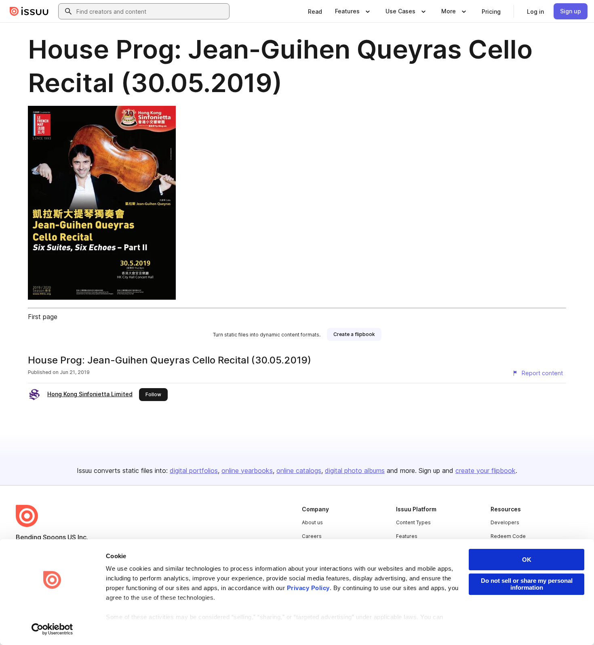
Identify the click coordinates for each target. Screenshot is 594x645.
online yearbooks (247, 470)
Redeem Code (508, 536)
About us (312, 522)
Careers (312, 536)
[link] (315, 11)
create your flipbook (485, 470)
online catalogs (298, 470)
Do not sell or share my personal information (527, 584)
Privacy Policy (308, 587)
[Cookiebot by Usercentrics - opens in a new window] (52, 629)
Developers (505, 522)
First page (42, 317)
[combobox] (151, 11)
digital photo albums (355, 470)
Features (406, 536)
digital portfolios (194, 470)
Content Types (413, 522)
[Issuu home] (29, 11)
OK (526, 559)
